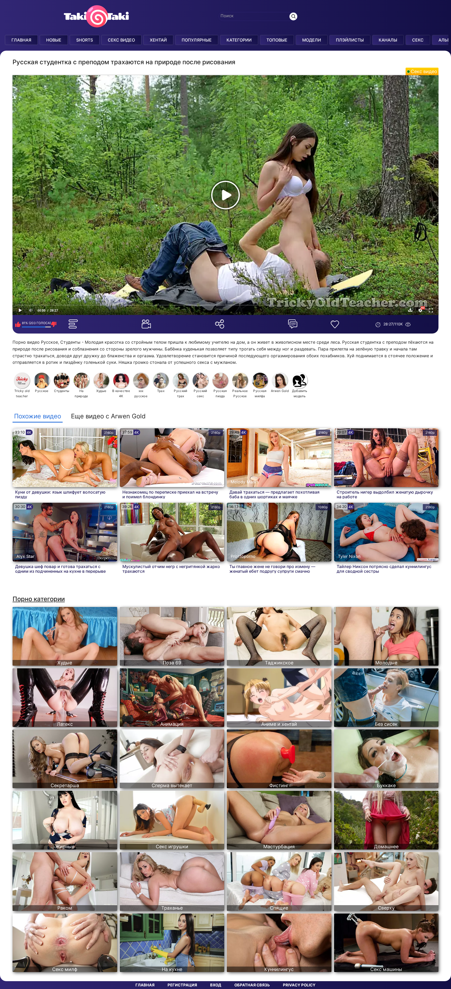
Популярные (197, 40)
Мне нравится (18, 324)
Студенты (61, 391)
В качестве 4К (121, 393)
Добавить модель (299, 393)
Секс (418, 40)
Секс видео (424, 71)
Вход (215, 985)
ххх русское (140, 393)
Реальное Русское (240, 393)
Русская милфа (259, 393)
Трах (160, 391)
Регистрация (182, 985)
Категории (239, 40)
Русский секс (200, 393)
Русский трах (180, 393)
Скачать (410, 310)
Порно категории (39, 599)
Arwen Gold (280, 391)
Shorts (84, 40)
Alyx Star (25, 556)
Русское (41, 391)
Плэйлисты (350, 40)
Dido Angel (27, 481)
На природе (81, 393)
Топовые (276, 40)
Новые (53, 40)
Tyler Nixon (349, 556)
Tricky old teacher (21, 393)
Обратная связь (252, 985)
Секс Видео (121, 40)
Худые (101, 391)
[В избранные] (336, 324)
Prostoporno (243, 556)
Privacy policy (299, 985)
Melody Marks (245, 481)
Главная (21, 40)
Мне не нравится (53, 324)
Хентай (158, 40)
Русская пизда (220, 393)
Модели (311, 40)
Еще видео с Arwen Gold (108, 416)
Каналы (388, 40)
